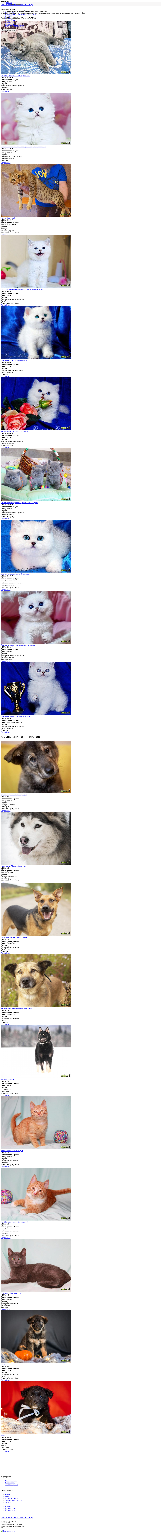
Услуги (33, 14)
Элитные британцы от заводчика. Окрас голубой (19, 503)
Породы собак (10, 1508)
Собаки (8, 14)
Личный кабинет (11, 24)
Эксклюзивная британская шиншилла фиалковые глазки (22, 289)
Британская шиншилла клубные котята (15, 574)
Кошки (14, 14)
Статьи (8, 22)
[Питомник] (81, 190)
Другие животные (24, 14)
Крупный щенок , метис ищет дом (14, 795)
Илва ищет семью (7, 1079)
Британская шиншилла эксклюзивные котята (18, 645)
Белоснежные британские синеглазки (15, 431)
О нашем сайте (11, 1481)
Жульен (4, 1364)
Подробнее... (5, 91)
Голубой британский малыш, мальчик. (15, 76)
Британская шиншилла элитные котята (15, 716)
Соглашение (10, 1483)
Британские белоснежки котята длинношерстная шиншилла (23, 147)
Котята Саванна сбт (8, 218)
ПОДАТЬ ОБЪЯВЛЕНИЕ (14, 26)
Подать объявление (8, 30)
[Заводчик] (81, 48)
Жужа (3, 1435)
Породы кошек (10, 1510)
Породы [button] (8, 18)
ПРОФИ (8, 16)
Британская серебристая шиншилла (14, 360)
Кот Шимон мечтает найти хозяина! (14, 1222)
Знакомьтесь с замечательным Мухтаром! (16, 1008)
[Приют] (81, 767)
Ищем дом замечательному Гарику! (14, 937)
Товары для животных (13, 1500)
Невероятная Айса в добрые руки (13, 866)
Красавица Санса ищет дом (11, 1293)
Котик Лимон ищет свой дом (12, 1151)
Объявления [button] (9, 12)
